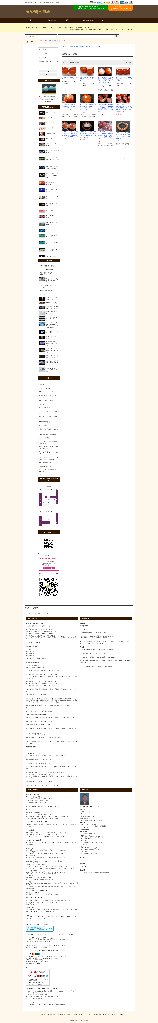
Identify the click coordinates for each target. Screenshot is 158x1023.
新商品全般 (31, 27)
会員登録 (53, 20)
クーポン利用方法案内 (45, 408)
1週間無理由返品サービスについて (48, 466)
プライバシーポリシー (88, 1014)
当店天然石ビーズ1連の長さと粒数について (49, 417)
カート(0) (107, 20)
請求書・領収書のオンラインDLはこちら (117, 29)
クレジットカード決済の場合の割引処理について (48, 442)
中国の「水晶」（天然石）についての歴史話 (48, 396)
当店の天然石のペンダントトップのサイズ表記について (48, 447)
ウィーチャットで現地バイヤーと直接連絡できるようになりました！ (48, 458)
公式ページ (35, 918)
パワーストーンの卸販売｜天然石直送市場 (73, 47)
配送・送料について (52, 1014)
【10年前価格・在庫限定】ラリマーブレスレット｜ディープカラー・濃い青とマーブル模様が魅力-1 (49, 98)
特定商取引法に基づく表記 (74, 1014)
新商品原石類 (69, 27)
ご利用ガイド (42, 404)
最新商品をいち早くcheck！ (84, 27)
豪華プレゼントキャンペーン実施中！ (92, 29)
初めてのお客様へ (43, 384)
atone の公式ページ (35, 947)
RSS (117, 1014)
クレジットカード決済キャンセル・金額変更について (48, 470)
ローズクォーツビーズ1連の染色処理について (49, 412)
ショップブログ (111, 1014)
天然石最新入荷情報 (44, 422)
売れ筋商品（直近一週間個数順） (48, 434)
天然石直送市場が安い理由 (46, 400)
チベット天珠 (43, 40)
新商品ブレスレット (43, 27)
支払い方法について (40, 1014)
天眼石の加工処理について (46, 462)
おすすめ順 (66, 62)
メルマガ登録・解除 (74, 29)
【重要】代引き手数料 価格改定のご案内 (48, 430)
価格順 (72, 62)
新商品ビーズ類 (57, 27)
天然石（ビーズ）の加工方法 (46, 388)
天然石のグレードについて (46, 392)
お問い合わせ (89, 20)
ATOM (121, 1014)
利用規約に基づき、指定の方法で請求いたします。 (63, 917)
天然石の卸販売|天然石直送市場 (79, 1020)
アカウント (35, 20)
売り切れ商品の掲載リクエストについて (48, 452)
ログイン (71, 20)
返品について (62, 1014)
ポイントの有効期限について (46, 438)
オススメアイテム (43, 425)
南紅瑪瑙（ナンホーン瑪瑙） (93, 47)
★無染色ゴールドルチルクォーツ (57, 40)
